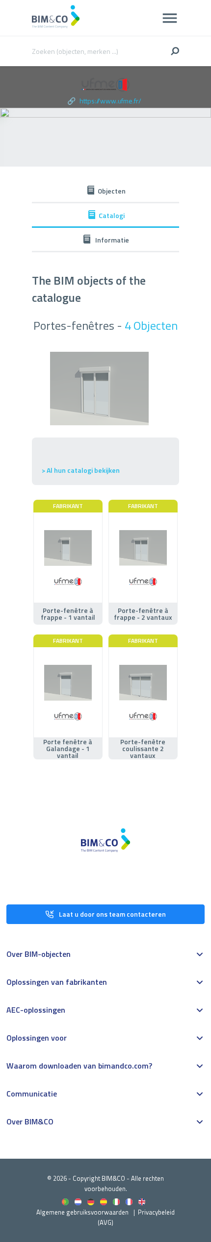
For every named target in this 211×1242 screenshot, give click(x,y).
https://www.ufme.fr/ (110, 101)
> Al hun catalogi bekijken (81, 470)
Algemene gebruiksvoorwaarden (82, 1212)
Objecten (112, 191)
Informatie (111, 240)
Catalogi (112, 215)
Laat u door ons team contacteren (112, 914)
